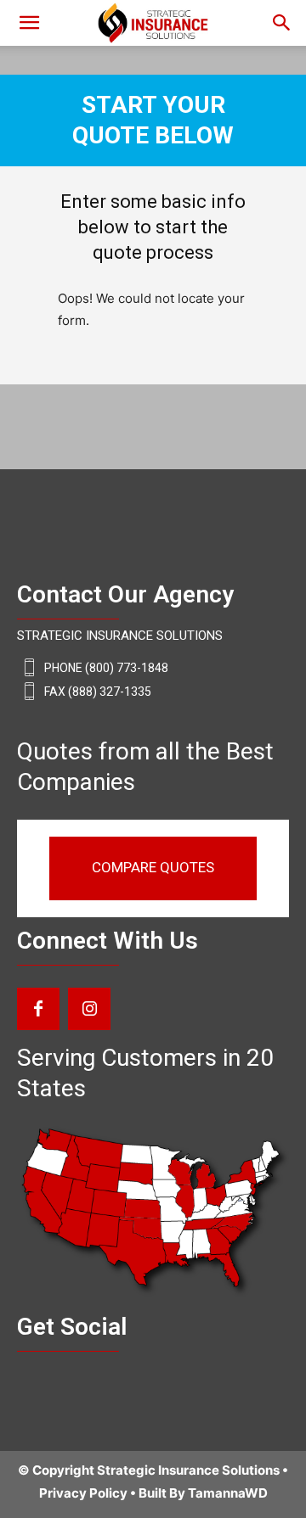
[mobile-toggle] (29, 23)
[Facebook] (38, 1009)
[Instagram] (89, 1009)
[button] (282, 23)
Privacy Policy (83, 1493)
